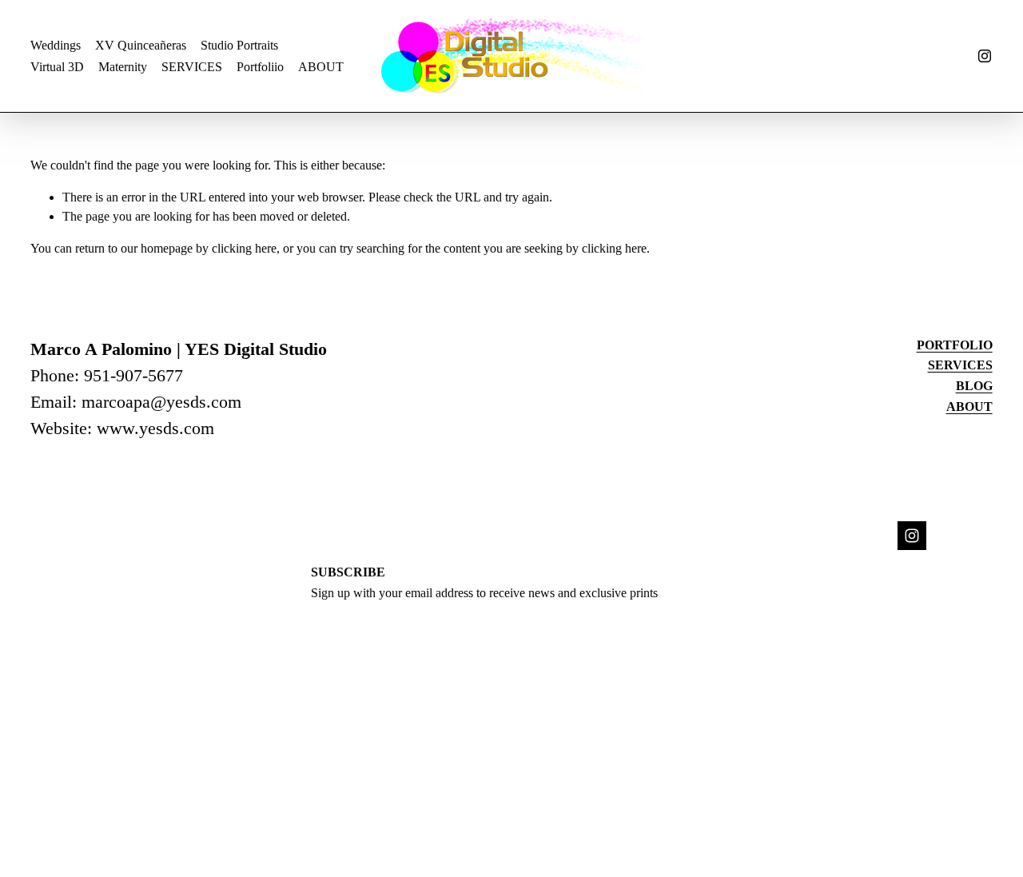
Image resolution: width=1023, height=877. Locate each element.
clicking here (244, 248)
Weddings (55, 45)
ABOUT (321, 67)
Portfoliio (260, 67)
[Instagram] (985, 56)
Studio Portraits (239, 45)
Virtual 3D (57, 67)
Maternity (122, 67)
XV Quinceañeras (140, 45)
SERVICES (191, 67)
